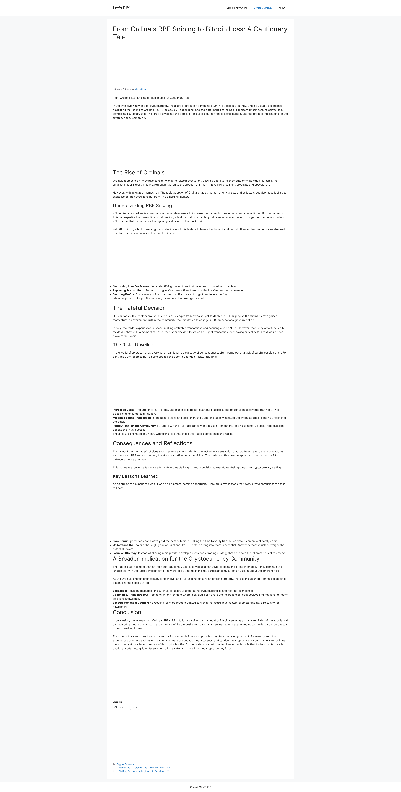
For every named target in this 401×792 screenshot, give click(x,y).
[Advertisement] (200, 64)
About (282, 7)
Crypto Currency (263, 7)
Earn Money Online (237, 7)
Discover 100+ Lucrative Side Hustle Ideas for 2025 (143, 767)
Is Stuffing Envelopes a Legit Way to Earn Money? (142, 771)
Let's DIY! (122, 7)
